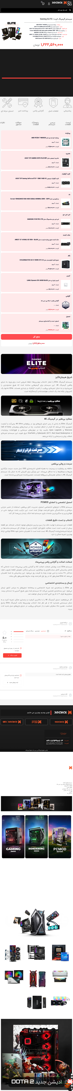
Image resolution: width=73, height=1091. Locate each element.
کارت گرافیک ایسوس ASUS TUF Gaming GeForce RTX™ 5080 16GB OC (37, 179)
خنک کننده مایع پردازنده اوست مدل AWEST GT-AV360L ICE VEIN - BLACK (37, 240)
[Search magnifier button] (70, 10)
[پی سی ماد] (59, 2)
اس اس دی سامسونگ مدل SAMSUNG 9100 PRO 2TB (43, 219)
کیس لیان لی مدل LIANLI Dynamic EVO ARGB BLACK (43, 280)
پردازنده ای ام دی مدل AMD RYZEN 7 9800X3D (45, 138)
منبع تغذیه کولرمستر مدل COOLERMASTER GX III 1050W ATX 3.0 (39, 260)
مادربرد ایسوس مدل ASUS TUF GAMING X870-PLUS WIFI (42, 158)
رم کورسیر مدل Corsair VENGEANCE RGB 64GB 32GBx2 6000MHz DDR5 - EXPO (34, 199)
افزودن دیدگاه (13, 655)
